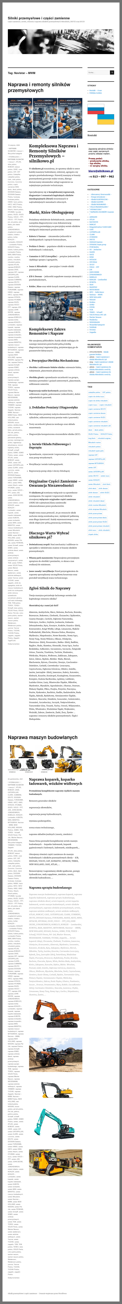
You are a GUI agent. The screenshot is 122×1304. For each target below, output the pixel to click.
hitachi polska (18, 209)
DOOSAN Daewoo (14, 192)
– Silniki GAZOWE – (97, 202)
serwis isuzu (105, 476)
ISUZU (15, 214)
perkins (16, 432)
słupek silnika (93, 534)
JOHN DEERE (17, 810)
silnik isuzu (92, 530)
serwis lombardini (14, 520)
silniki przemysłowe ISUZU (97, 522)
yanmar (10, 628)
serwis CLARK (13, 467)
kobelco (10, 234)
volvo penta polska (14, 1252)
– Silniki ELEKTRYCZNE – (99, 199)
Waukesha (93, 320)
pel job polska (17, 430)
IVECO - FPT (18, 807)
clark (9, 179)
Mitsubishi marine (94, 442)
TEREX (10, 605)
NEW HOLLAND (95, 297)
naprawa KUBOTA (14, 332)
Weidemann (12, 623)
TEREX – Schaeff (95, 312)
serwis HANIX (13, 480)
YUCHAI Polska (13, 633)
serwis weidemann (14, 1232)
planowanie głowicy (14, 437)
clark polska (16, 179)
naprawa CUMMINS (14, 279)
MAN (9, 254)
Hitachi (10, 209)
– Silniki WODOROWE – (98, 204)
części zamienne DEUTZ (97, 409)
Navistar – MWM (95, 295)
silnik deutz (92, 488)
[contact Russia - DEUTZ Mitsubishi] (96, 109)
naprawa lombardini (14, 335)
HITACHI (11, 805)
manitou (10, 257)
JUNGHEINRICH (13, 229)
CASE (15, 169)
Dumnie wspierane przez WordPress (53, 1294)
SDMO (15, 452)
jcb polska (14, 222)
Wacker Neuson (16, 837)
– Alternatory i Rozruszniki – (100, 194)
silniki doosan (93, 492)
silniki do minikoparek (15, 590)
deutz (10, 189)
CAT (14, 172)
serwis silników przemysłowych (13, 1216)
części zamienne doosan (97, 413)
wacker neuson (13, 1254)
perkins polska (13, 435)
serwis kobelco (13, 503)
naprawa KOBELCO (14, 317)
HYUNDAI (11, 212)
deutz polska (17, 189)
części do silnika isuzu (96, 396)
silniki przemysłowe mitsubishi (98, 526)
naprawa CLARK (13, 277)
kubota (10, 249)
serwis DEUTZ (93, 476)
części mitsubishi (105, 405)
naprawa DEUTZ (13, 282)
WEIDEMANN (13, 840)
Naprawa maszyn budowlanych (43, 737)
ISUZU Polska (93, 434)
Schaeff (10, 450)
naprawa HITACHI (14, 297)
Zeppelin (11, 847)
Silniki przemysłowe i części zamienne (39, 18)
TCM (9, 603)
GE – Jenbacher (95, 250)
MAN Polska (16, 254)
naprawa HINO (18, 294)
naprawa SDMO (13, 367)
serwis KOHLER (93, 480)
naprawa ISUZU (13, 302)
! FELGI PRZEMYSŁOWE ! (98, 207)
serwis (16, 455)
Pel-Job (10, 432)
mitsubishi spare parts (96, 451)
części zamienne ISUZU (96, 417)
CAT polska (106, 392)
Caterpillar (16, 174)
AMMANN (93, 217)
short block (106, 484)
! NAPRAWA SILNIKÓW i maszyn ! (16, 159)
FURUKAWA (18, 800)
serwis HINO (17, 482)
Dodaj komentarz (14, 644)
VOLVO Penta (12, 610)
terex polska (18, 608)
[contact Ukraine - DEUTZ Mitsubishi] (105, 119)
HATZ (10, 204)
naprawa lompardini (14, 337)
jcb (9, 222)
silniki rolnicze (13, 593)
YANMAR (11, 845)
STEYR (91, 307)
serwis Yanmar (13, 578)
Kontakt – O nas (95, 91)
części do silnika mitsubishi (97, 400)
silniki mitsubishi (94, 497)
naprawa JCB (16, 307)
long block (91, 438)
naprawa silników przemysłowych (13, 374)
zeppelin (11, 635)
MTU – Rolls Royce (96, 292)
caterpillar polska (14, 177)
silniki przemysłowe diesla (97, 517)
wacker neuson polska (15, 1257)
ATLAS (18, 162)
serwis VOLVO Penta (15, 565)
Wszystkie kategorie (15, 153)
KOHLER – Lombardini (98, 280)
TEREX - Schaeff (14, 832)
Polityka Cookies (95, 93)
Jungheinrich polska (15, 232)
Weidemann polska (14, 625)
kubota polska (18, 249)
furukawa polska (13, 199)
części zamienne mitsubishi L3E (99, 426)
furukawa (17, 197)
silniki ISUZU (104, 492)
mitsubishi (16, 259)
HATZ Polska (17, 204)
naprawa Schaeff (13, 365)
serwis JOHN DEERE (15, 495)
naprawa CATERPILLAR (96, 459)
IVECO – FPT (18, 217)
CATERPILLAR (13, 792)
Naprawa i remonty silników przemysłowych (39, 87)
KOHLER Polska (13, 247)
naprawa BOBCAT (14, 267)
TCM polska (16, 603)
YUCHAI (16, 630)
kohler (15, 237)
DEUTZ (10, 797)
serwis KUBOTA (13, 518)
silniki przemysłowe (95, 513)
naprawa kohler (13, 320)
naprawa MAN (13, 340)
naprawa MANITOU (14, 342)
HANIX (10, 202)
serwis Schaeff (13, 545)
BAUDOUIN (93, 222)
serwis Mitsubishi (14, 530)
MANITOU (15, 820)
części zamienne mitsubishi (98, 421)
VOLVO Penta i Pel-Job (97, 315)
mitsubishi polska (14, 262)
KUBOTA (19, 817)
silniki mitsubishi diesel (96, 501)
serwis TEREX (17, 563)
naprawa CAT (12, 272)
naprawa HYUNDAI (14, 299)
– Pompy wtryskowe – (98, 197)
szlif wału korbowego (15, 600)
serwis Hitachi (13, 485)
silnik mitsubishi (104, 530)
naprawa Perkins (17, 362)
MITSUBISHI (12, 822)
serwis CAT (17, 462)
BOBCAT (11, 167)
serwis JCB (16, 492)
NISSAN (11, 422)
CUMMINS (17, 795)
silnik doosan (103, 488)
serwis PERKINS (17, 543)
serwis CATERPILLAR (15, 465)
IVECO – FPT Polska (15, 219)
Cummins (11, 182)
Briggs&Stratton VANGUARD (100, 227)
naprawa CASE (13, 269)
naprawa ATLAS (13, 264)
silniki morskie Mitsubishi (97, 505)
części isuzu (92, 405)
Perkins (10, 830)
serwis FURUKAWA (14, 477)
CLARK (10, 795)
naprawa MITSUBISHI (96, 463)
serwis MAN (12, 523)
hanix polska (18, 202)
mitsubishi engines (104, 438)
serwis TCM (12, 1222)
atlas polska (12, 164)
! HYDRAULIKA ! (14, 157)
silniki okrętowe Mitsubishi (97, 509)
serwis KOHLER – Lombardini (13, 507)
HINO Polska (17, 207)
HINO (10, 207)
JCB (9, 810)
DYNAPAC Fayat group (97, 245)
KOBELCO (11, 815)
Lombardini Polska (14, 252)
